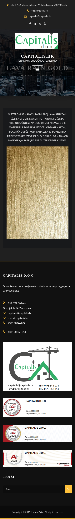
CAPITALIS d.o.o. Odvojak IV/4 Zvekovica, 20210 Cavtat (39, 5)
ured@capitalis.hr (18, 318)
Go (68, 489)
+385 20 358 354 (17, 332)
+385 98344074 (39, 10)
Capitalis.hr (37, 56)
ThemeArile (37, 512)
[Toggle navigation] (37, 69)
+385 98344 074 (16, 323)
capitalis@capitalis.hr (40, 16)
